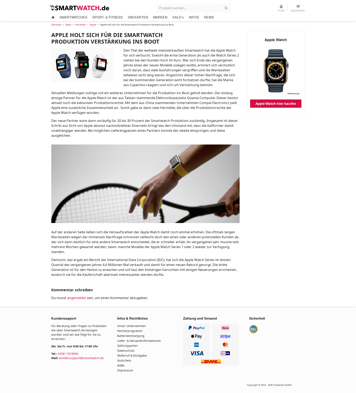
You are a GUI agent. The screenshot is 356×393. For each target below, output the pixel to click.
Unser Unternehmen (131, 326)
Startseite (56, 24)
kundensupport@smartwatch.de (81, 358)
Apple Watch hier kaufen (275, 103)
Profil (281, 10)
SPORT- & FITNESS (107, 17)
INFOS (194, 17)
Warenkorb (298, 10)
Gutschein (124, 360)
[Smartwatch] (80, 7)
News (68, 24)
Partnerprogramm (129, 331)
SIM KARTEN (138, 17)
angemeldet (76, 298)
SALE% (178, 17)
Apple (93, 24)
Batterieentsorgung (130, 336)
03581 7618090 (68, 354)
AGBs (120, 365)
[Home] (53, 17)
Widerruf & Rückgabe (132, 355)
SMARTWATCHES (73, 17)
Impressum (125, 370)
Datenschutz (126, 351)
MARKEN (160, 17)
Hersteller (80, 24)
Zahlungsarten (127, 346)
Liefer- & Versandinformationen (139, 341)
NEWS (209, 17)
